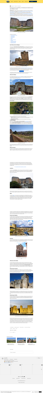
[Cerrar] (42, 391)
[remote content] (21, 156)
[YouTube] (24, 376)
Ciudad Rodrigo (11, 327)
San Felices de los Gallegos (27, 327)
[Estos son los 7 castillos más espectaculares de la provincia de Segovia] (21, 340)
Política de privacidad (9, 392)
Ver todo (35, 336)
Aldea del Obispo (22, 327)
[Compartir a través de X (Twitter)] (11, 332)
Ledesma (11, 328)
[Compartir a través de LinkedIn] (13, 332)
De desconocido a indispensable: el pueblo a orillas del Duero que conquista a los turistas (31, 344)
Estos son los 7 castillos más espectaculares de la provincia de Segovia (21, 344)
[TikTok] (22, 376)
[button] (15, 1)
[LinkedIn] (23, 376)
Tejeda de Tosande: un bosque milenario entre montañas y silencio (10, 344)
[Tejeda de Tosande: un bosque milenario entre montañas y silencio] (11, 340)
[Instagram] (18, 376)
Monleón (14, 328)
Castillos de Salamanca (16, 327)
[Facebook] (19, 376)
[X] (20, 376)
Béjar (16, 328)
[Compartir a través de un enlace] (14, 332)
